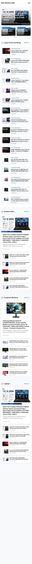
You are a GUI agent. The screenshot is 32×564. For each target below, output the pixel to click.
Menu (29, 3)
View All (26, 42)
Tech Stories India (8, 3)
